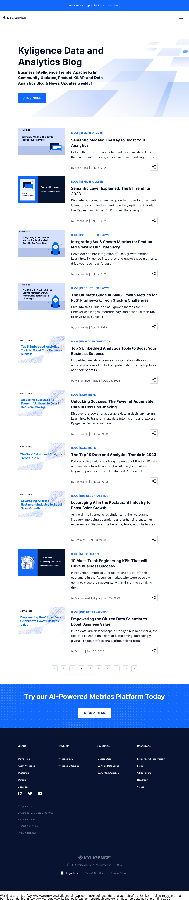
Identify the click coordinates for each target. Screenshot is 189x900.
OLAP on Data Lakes (108, 765)
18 (125, 668)
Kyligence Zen (65, 758)
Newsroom (142, 779)
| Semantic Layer (91, 133)
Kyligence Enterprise (68, 765)
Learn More (113, 5)
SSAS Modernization (108, 772)
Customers (23, 772)
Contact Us (24, 758)
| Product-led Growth (95, 234)
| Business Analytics (93, 495)
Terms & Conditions (95, 873)
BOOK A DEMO (94, 713)
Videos (140, 786)
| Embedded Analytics (94, 341)
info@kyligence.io (27, 832)
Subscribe (32, 98)
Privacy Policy (118, 873)
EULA (119, 865)
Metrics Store (104, 758)
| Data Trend (87, 394)
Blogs (140, 765)
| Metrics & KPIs (89, 553)
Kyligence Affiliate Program (151, 758)
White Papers (144, 772)
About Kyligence (26, 765)
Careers (22, 779)
